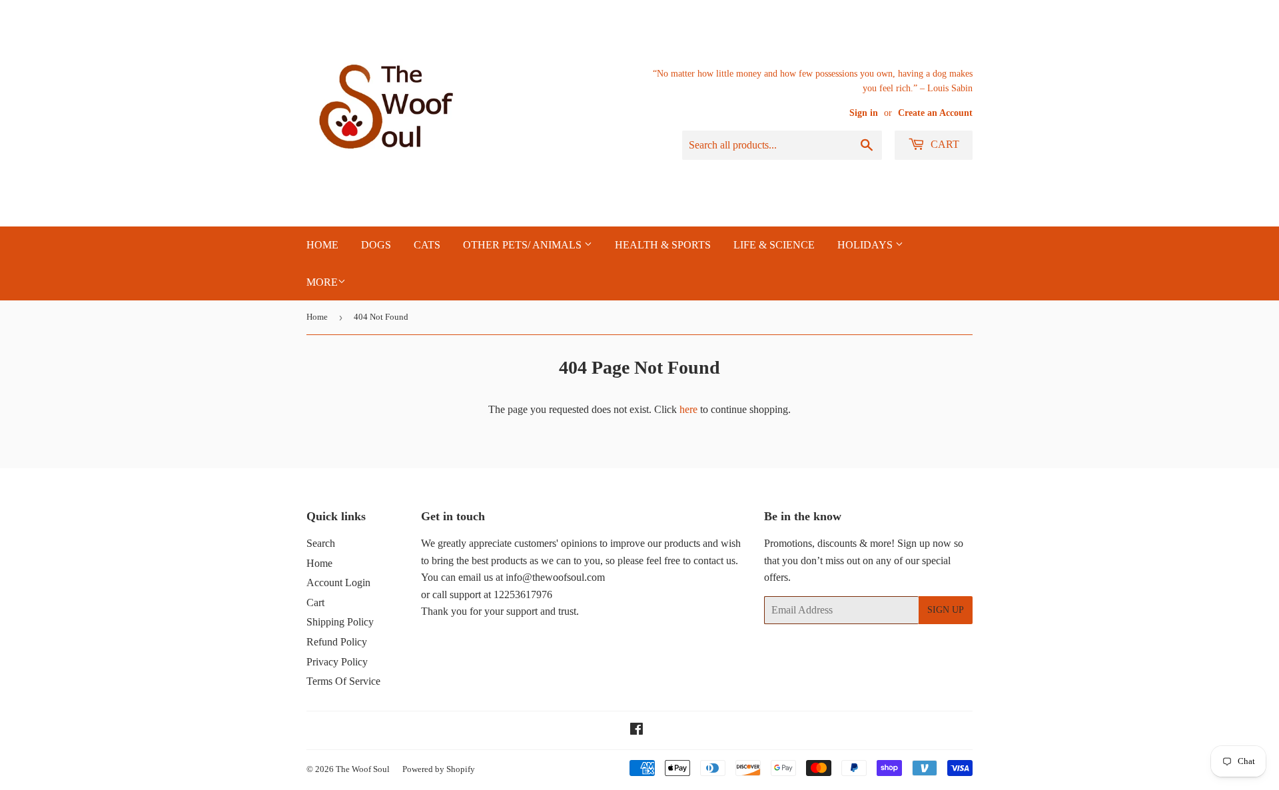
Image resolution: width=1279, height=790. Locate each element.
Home (317, 317)
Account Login (338, 582)
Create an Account (935, 113)
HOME (322, 244)
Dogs (376, 244)
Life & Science (774, 244)
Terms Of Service (343, 681)
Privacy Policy (337, 661)
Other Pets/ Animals (523, 244)
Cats (427, 244)
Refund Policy (336, 641)
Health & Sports (663, 244)
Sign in (863, 113)
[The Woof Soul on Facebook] (636, 730)
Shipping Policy (340, 621)
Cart (943, 144)
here (688, 409)
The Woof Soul (363, 769)
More (322, 282)
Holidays (866, 244)
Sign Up (945, 610)
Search (320, 543)
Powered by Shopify (438, 769)
